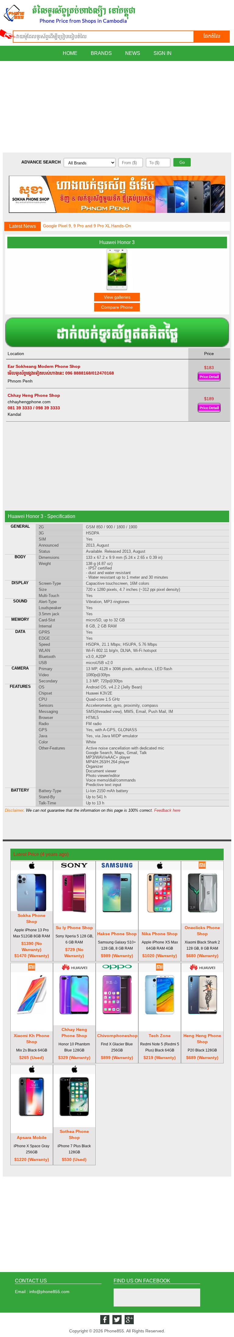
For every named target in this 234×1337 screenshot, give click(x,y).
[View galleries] (117, 288)
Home (70, 53)
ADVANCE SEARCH (41, 162)
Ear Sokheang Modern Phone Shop (44, 366)
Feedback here (167, 810)
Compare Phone (117, 307)
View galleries (117, 297)
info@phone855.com (49, 1291)
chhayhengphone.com (29, 401)
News (132, 53)
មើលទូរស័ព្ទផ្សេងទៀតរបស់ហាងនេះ (36, 373)
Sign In (163, 53)
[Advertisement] (117, 106)
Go (182, 162)
